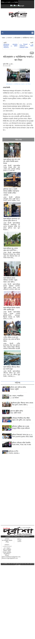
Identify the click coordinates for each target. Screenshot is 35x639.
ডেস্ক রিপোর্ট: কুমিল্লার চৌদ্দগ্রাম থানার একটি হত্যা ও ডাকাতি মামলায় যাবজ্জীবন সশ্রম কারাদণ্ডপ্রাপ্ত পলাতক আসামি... (11, 196)
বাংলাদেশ (9, 38)
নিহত (18, 93)
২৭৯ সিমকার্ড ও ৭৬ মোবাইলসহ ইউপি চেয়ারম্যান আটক (26, 45)
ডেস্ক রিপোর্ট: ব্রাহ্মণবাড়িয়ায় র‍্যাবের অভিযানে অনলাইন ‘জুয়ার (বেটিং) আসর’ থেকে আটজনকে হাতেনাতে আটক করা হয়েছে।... (11, 284)
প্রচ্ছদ (4, 38)
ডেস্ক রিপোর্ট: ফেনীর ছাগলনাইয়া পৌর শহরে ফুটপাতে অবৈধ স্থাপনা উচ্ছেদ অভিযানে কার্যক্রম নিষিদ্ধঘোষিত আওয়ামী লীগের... (11, 343)
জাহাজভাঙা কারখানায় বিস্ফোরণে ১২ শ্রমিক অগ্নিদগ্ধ (10, 45)
